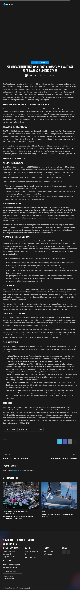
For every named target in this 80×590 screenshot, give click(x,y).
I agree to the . (9, 577)
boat (13, 430)
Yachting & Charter (8, 514)
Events (35, 63)
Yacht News (44, 63)
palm (33, 430)
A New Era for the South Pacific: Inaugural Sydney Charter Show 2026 (18, 517)
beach (6, 430)
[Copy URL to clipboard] (75, 441)
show (40, 430)
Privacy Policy (9, 578)
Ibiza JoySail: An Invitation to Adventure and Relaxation (57, 515)
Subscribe (20, 566)
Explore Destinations (14, 512)
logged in (15, 470)
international (23, 430)
